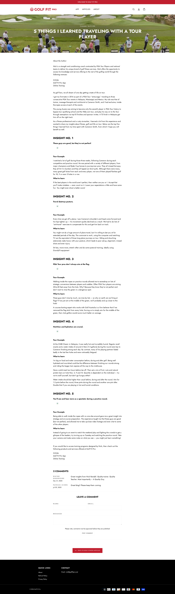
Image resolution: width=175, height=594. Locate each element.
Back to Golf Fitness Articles (88, 550)
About (96, 9)
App (77, 9)
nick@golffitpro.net (72, 572)
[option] (87, 2)
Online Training (59, 85)
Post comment (87, 533)
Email (91, 504)
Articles (86, 9)
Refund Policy (42, 576)
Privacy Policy (42, 579)
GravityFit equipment (61, 250)
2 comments (83, 26)
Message (57, 514)
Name (56, 504)
